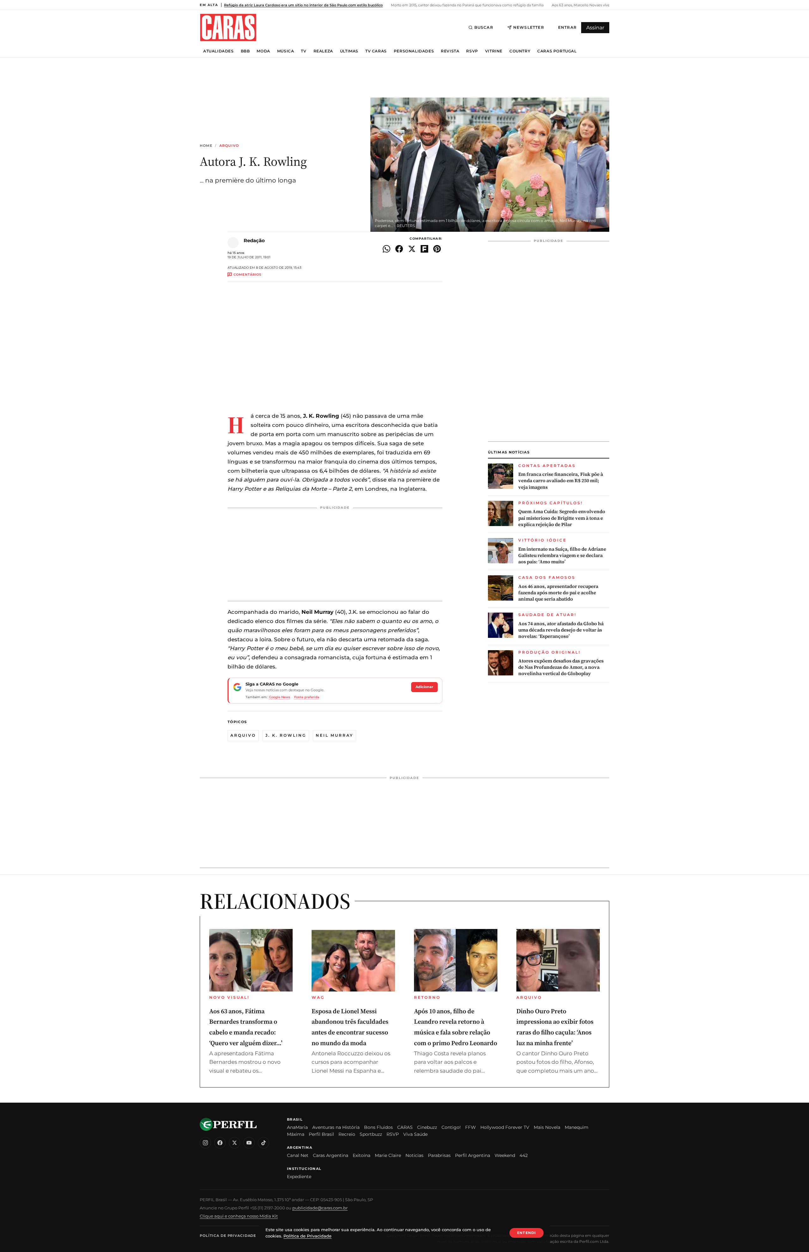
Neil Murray (334, 735)
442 (524, 1155)
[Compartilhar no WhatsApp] (386, 248)
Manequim (576, 1127)
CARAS (405, 1127)
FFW (470, 1127)
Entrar (567, 27)
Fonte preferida (306, 697)
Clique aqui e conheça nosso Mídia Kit (239, 1216)
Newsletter (528, 27)
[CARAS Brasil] (228, 27)
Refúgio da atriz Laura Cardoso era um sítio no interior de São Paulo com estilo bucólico (303, 5)
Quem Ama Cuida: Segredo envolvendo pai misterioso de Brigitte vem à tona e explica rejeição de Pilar (561, 518)
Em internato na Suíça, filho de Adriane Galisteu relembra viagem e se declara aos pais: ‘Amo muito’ (562, 555)
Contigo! (451, 1127)
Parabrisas (439, 1155)
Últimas (349, 51)
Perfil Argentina (472, 1155)
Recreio (346, 1134)
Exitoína (361, 1155)
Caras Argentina (330, 1155)
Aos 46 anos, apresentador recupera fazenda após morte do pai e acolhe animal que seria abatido (558, 592)
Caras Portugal (556, 51)
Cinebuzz (427, 1127)
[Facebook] (220, 1142)
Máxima (295, 1134)
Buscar (483, 27)
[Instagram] (205, 1142)
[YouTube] (249, 1142)
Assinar (595, 28)
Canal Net (297, 1155)
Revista (450, 51)
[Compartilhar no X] (411, 248)
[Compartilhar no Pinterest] (437, 248)
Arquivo (229, 145)
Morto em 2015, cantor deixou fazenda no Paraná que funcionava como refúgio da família (467, 5)
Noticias (414, 1155)
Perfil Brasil (321, 1134)
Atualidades (218, 51)
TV (303, 51)
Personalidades (414, 51)
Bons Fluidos (378, 1127)
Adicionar (424, 687)
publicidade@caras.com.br (320, 1207)
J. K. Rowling (285, 735)
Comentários (247, 275)
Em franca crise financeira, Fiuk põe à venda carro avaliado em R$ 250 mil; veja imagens (560, 480)
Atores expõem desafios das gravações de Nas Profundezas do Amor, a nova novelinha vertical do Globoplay (561, 667)
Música (285, 51)
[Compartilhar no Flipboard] (424, 248)
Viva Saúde (415, 1134)
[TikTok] (263, 1142)
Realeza (323, 51)
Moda (263, 51)
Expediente (299, 1176)
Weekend (505, 1155)
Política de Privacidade (228, 1235)
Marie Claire (388, 1155)
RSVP (472, 51)
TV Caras (376, 51)
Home (206, 145)
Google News (279, 697)
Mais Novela (547, 1127)
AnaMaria (297, 1127)
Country (519, 51)
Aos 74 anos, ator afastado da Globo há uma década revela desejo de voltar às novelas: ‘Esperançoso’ (561, 630)
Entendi (526, 1233)
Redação (254, 240)
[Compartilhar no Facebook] (399, 248)
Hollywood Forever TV (504, 1127)
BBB (245, 51)
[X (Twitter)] (234, 1142)
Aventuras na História (336, 1127)
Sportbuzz (371, 1134)
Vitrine (493, 51)
